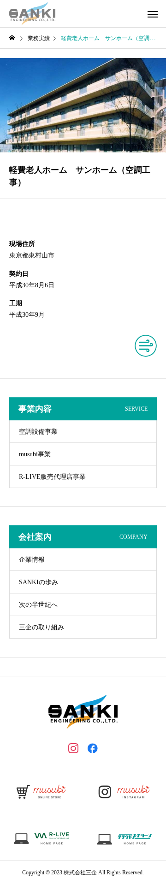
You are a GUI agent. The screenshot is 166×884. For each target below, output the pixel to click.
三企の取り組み (41, 627)
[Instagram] (73, 748)
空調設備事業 (38, 431)
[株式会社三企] (32, 14)
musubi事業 (35, 454)
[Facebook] (93, 748)
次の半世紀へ (38, 604)
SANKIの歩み (38, 582)
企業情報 (32, 559)
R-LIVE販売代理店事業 (52, 476)
